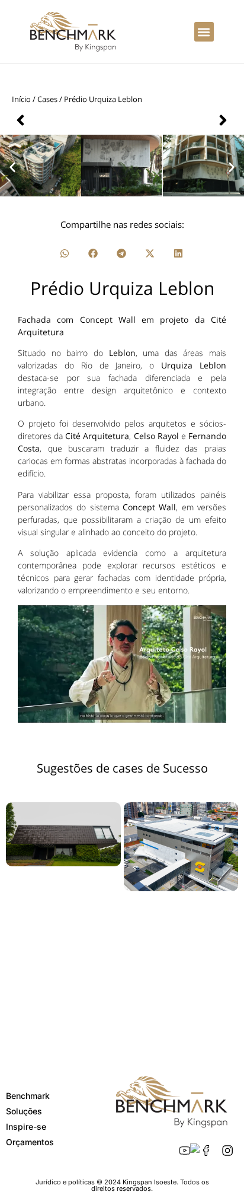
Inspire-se (26, 1126)
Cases (47, 99)
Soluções (24, 1111)
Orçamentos (30, 1142)
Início (21, 99)
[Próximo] (177, 120)
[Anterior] (67, 120)
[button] (204, 32)
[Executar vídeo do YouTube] (122, 664)
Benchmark (28, 1096)
